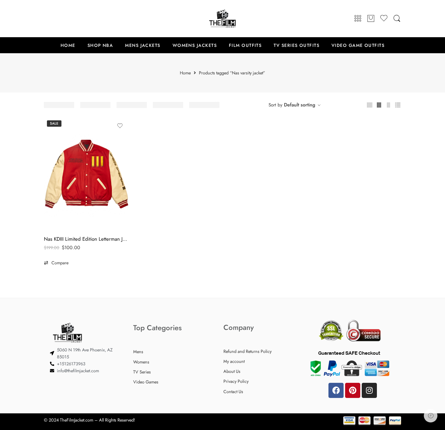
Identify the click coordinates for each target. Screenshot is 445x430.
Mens (138, 351)
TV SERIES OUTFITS (296, 45)
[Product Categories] (358, 18)
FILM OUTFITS (245, 45)
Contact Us (233, 391)
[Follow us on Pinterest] (59, 18)
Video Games (145, 382)
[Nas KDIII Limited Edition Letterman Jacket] (86, 173)
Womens (141, 362)
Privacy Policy (236, 381)
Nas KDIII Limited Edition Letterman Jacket (86, 239)
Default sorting (299, 104)
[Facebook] (336, 390)
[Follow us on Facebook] (47, 18)
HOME (68, 45)
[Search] (397, 18)
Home (185, 73)
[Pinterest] (352, 390)
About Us (231, 371)
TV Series (142, 372)
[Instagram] (369, 390)
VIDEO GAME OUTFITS (357, 45)
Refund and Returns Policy (247, 351)
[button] (56, 263)
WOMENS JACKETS (195, 45)
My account (234, 361)
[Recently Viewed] (430, 415)
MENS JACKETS (142, 45)
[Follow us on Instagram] (71, 18)
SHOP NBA (100, 45)
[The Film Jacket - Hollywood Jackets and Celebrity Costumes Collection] (222, 18)
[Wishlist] (120, 126)
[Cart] (371, 19)
